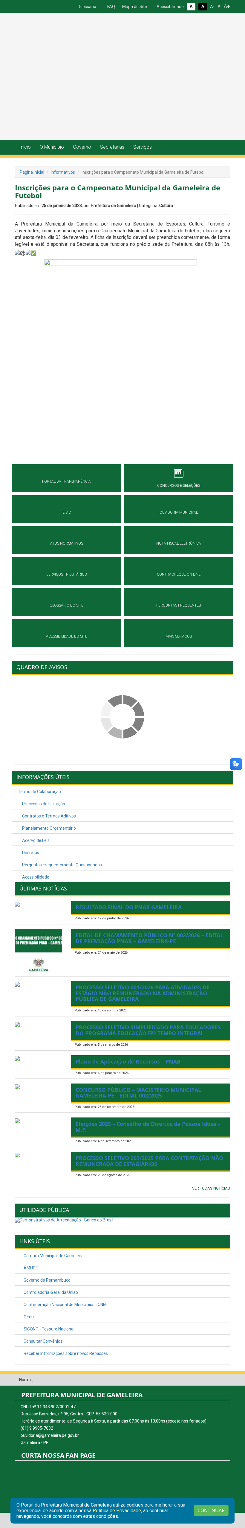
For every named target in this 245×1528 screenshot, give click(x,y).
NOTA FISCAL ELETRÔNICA (178, 543)
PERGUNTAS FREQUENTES (178, 605)
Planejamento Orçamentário (48, 828)
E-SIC (66, 512)
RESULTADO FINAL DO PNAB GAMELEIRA (129, 907)
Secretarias (112, 147)
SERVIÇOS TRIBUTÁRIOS (66, 574)
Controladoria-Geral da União (50, 1292)
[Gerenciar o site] (225, 1380)
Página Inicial (32, 172)
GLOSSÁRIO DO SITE (66, 605)
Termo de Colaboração (39, 791)
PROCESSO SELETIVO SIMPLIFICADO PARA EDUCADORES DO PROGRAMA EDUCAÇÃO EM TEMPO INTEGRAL (148, 1030)
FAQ (110, 6)
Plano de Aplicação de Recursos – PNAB (128, 1061)
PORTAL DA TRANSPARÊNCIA (66, 481)
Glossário (87, 6)
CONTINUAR (211, 1510)
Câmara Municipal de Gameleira (53, 1255)
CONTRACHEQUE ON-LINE (178, 574)
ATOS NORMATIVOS (66, 543)
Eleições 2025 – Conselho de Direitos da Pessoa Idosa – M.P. (148, 1126)
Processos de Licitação (43, 803)
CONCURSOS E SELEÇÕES (178, 486)
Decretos (30, 852)
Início (25, 147)
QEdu (28, 1316)
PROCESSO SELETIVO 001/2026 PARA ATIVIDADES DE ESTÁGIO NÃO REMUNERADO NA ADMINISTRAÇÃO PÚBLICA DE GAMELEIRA (142, 993)
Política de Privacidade (117, 1510)
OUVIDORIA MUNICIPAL (179, 512)
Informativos (63, 172)
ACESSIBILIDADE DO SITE (66, 636)
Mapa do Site (134, 6)
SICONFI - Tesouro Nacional (48, 1329)
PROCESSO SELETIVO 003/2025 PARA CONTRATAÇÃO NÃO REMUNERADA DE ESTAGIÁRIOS (149, 1161)
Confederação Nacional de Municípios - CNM (65, 1304)
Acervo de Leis (35, 840)
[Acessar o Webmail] (216, 1380)
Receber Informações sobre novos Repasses (65, 1353)
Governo (82, 147)
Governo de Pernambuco (47, 1280)
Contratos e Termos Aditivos (48, 816)
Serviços (142, 147)
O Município (52, 147)
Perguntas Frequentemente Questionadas (61, 864)
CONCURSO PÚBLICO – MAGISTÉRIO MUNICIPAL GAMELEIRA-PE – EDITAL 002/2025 (138, 1092)
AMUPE (30, 1268)
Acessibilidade (170, 6)
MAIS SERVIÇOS (179, 636)
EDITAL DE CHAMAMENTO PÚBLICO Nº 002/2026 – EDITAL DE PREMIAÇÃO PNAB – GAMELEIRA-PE (149, 938)
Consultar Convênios (42, 1341)
